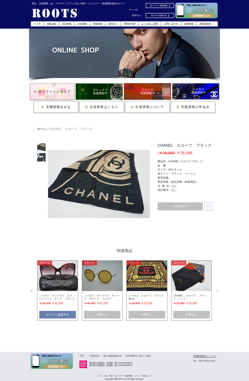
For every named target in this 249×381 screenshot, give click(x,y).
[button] (134, 10)
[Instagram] (83, 364)
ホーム (41, 129)
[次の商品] (217, 290)
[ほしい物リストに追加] (208, 206)
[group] (124, 290)
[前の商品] (31, 290)
